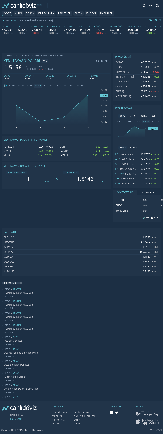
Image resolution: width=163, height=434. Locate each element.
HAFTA (38, 86)
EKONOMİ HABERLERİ (84, 416)
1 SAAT (21, 86)
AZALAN (133, 148)
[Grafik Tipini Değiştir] (5, 85)
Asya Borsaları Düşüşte (16, 364)
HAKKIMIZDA (16, 415)
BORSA (30, 13)
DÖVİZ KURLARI (81, 412)
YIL (65, 86)
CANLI (12, 86)
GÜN (29, 86)
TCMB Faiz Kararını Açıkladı (19, 292)
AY (45, 86)
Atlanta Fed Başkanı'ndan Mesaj (36, 20)
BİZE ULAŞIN (16, 419)
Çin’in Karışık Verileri (15, 377)
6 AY (59, 86)
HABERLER (106, 13)
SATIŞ (156, 218)
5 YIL (72, 86)
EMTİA (78, 13)
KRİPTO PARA (46, 13)
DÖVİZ (7, 13)
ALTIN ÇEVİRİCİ (149, 192)
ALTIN (18, 13)
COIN (154, 116)
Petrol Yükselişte (13, 340)
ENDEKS (91, 13)
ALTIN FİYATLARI (59, 412)
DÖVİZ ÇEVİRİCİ (125, 192)
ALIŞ (148, 218)
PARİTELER (64, 13)
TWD (46, 182)
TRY (103, 181)
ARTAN (123, 148)
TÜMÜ (80, 86)
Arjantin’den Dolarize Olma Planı (21, 388)
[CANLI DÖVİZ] (19, 6)
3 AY (52, 86)
